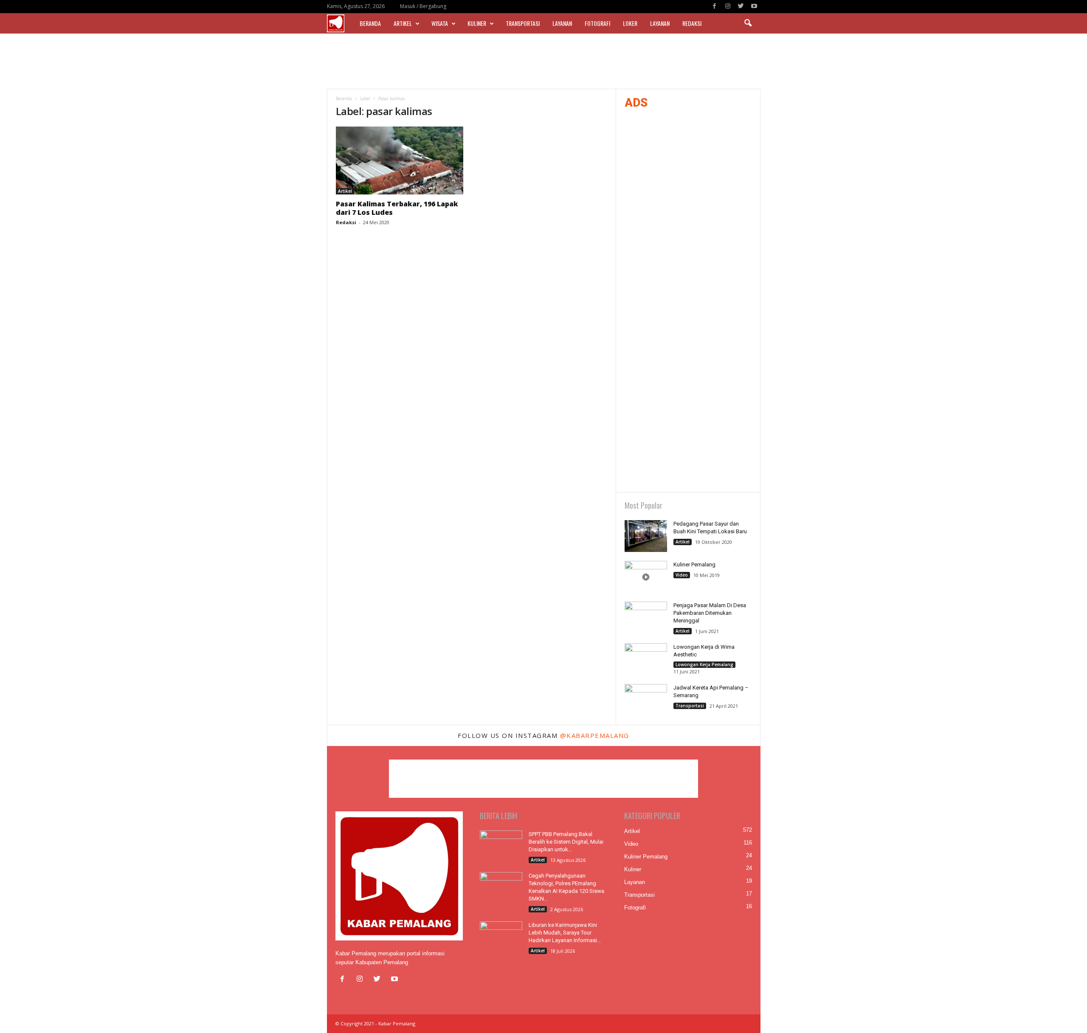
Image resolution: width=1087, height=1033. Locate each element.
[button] (747, 23)
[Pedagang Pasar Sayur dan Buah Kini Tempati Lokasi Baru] (646, 536)
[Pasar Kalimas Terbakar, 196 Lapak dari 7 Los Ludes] (399, 160)
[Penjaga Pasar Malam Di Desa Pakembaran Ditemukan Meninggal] (646, 617)
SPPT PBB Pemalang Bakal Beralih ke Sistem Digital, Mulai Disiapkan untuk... (566, 842)
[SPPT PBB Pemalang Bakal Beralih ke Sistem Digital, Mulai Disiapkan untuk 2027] (501, 846)
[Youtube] (754, 6)
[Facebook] (715, 6)
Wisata (439, 23)
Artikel (403, 23)
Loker (630, 23)
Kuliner (476, 23)
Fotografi (597, 23)
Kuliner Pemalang (694, 564)
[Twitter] (741, 6)
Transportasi (523, 23)
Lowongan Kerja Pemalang (704, 664)
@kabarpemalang (594, 735)
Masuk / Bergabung (423, 6)
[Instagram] (728, 6)
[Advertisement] (543, 61)
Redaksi (691, 23)
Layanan (562, 23)
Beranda (370, 23)
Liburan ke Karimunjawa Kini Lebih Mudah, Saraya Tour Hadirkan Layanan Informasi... (565, 932)
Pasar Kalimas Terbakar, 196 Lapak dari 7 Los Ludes (397, 208)
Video (682, 575)
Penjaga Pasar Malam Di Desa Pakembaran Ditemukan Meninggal (709, 613)
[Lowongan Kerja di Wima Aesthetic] (646, 659)
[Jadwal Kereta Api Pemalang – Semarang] (646, 700)
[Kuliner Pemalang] (646, 577)
